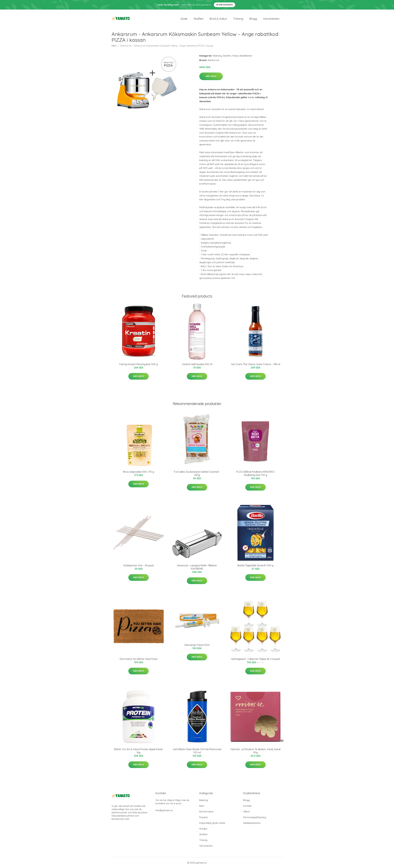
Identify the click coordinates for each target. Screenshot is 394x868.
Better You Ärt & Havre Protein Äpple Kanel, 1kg (138, 751)
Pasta (235, 55)
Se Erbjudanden (224, 5)
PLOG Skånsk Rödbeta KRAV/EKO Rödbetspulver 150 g (255, 473)
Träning (238, 18)
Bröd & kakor (218, 18)
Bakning (217, 55)
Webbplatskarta (251, 822)
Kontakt (247, 805)
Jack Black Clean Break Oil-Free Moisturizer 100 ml (197, 751)
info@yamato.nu (164, 810)
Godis (184, 18)
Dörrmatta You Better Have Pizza (138, 658)
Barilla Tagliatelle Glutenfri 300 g (255, 565)
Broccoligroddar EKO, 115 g (138, 471)
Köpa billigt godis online (212, 822)
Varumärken (271, 18)
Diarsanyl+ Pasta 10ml (197, 644)
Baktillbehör (246, 55)
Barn (201, 805)
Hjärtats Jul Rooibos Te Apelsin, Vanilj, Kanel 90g (255, 751)
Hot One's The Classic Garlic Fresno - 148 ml (255, 364)
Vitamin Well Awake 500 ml (197, 364)
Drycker (203, 817)
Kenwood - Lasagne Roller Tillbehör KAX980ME (197, 567)
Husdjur (203, 828)
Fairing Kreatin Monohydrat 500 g (138, 364)
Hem (114, 45)
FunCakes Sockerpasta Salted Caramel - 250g (197, 473)
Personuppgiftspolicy (254, 817)
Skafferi (198, 18)
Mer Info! (211, 76)
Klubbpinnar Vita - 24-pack (138, 565)
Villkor (246, 811)
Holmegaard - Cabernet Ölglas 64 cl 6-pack (255, 658)
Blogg (253, 18)
